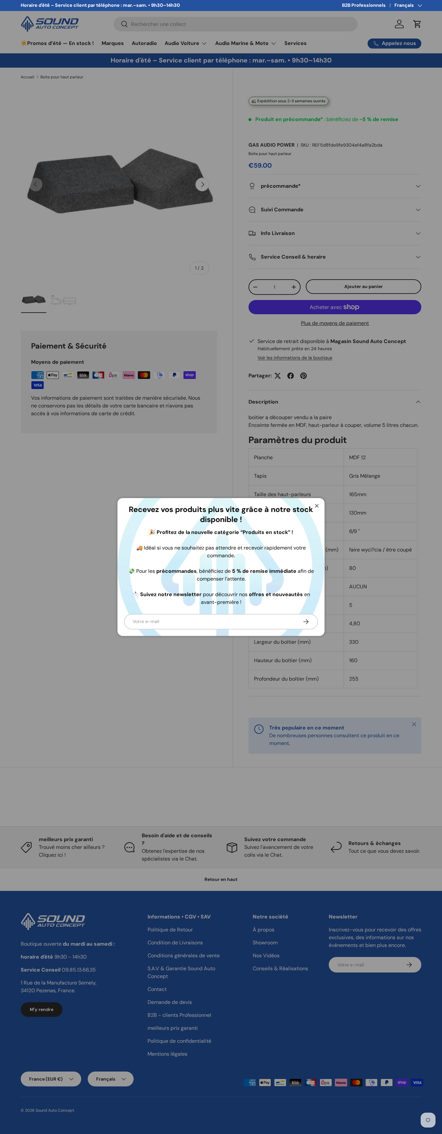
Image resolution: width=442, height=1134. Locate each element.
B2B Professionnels (364, 5)
